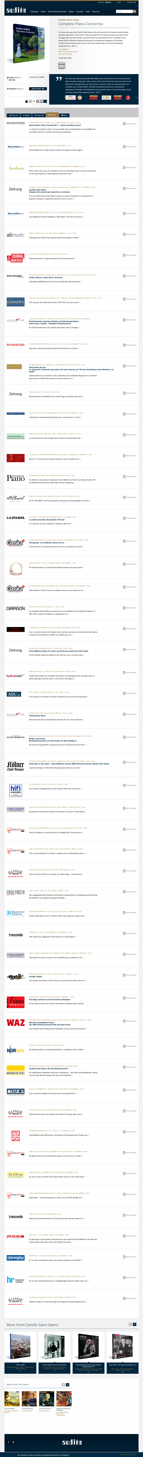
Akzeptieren (123, 1454)
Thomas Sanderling (65, 54)
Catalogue (34, 12)
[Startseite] (16, 10)
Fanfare (32, 166)
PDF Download (131, 124)
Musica (32, 1089)
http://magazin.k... (84, 319)
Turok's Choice (35, 392)
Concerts (79, 12)
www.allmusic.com (36, 233)
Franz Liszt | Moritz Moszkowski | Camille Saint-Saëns (122, 1369)
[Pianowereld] (16, 1002)
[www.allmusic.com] (16, 235)
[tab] (13, 115)
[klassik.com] (16, 320)
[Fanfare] (16, 168)
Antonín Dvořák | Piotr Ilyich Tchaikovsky (62, 1414)
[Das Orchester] (16, 569)
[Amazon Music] (34, 101)
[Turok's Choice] (16, 394)
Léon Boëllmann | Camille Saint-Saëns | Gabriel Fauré (20, 1368)
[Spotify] (30, 101)
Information (132, 1454)
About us (95, 12)
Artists (71, 12)
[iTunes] (38, 101)
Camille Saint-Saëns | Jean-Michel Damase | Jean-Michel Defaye (54, 1368)
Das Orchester (35, 563)
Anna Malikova (63, 49)
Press (88, 12)
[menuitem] (34, 11)
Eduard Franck (27, 1411)
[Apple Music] (27, 101)
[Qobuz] (41, 101)
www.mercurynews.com (38, 145)
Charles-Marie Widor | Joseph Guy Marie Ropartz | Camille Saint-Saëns (88, 1369)
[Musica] (16, 1093)
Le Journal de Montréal (38, 254)
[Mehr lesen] (71, 132)
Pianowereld (34, 997)
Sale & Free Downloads (57, 12)
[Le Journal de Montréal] (16, 258)
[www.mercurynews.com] (16, 147)
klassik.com (34, 319)
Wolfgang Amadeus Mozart (11, 1411)
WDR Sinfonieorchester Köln (68, 52)
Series (43, 12)
